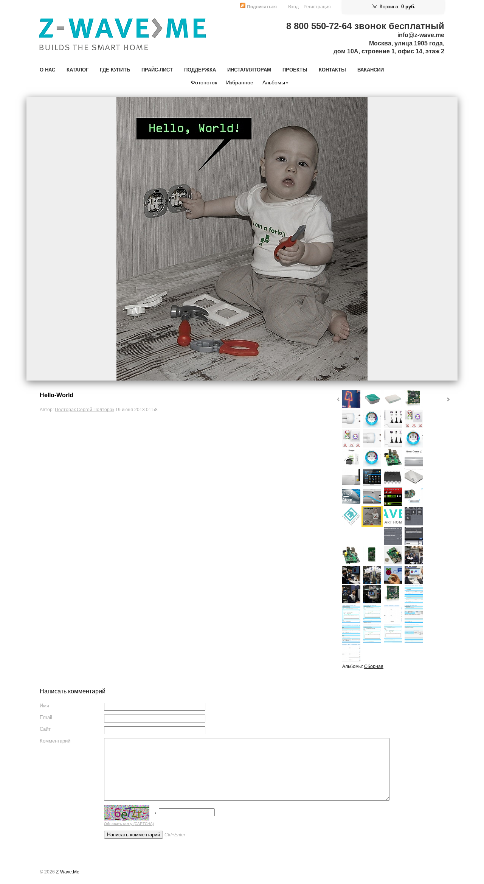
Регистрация (317, 6)
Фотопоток (204, 82)
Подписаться (262, 6)
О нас (47, 70)
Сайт (45, 729)
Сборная (373, 666)
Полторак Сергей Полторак (84, 409)
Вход (293, 6)
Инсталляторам (249, 70)
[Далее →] (242, 239)
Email (46, 717)
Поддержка (200, 70)
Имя (44, 705)
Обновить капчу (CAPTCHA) (129, 824)
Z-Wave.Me (67, 871)
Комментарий (55, 741)
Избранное (239, 82)
